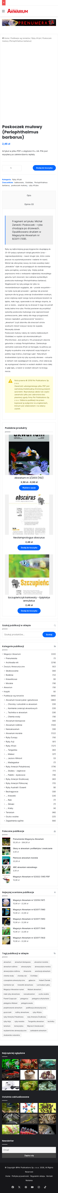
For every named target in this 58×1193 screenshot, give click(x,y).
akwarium (7, 962)
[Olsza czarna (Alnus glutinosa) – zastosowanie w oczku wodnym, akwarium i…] (47, 1108)
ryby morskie (19, 1021)
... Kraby (9, 808)
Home (6, 38)
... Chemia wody (13, 716)
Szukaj (49, 634)
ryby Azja (7, 1021)
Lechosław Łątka (43, 985)
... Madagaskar (12, 762)
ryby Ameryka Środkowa (36, 1017)
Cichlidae (33, 976)
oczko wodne (44, 994)
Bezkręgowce (12, 791)
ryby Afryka (33, 185)
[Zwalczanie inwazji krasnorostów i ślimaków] (47, 1085)
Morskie (9, 683)
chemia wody (9, 976)
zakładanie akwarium (38, 1031)
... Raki (9, 800)
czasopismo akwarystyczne (14, 980)
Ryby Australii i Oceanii (16, 787)
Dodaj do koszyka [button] (29, 547)
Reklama (29, 1180)
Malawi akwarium (34, 989)
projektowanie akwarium (13, 1008)
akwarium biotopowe (23, 962)
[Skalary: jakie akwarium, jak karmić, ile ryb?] (10, 1064)
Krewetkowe (11, 679)
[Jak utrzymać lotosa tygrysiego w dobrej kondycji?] (29, 1085)
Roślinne (9, 675)
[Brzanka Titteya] (10, 1129)
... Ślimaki (10, 804)
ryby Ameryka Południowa (13, 1017)
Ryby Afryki (36, 38)
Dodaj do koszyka (44, 168)
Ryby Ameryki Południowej (18, 766)
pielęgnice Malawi (10, 1003)
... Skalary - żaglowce (15, 771)
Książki (7, 691)
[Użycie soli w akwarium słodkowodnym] (29, 1075)
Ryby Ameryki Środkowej (17, 779)
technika (51, 1021)
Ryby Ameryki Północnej (17, 783)
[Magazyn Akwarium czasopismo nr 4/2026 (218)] (10, 1108)
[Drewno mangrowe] (47, 1118)
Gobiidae (29, 182)
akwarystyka (26, 967)
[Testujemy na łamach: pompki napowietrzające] (10, 1085)
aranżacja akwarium (42, 971)
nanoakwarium (29, 994)
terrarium (7, 1026)
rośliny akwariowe (22, 1012)
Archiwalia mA (12, 662)
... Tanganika (11, 750)
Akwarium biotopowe (15, 721)
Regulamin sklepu (37, 1176)
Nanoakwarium (12, 729)
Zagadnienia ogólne (14, 821)
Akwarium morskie (14, 733)
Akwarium (8, 687)
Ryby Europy (11, 737)
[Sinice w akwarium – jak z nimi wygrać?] (47, 1064)
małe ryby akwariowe (12, 994)
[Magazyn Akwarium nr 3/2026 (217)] (29, 1129)
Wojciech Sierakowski (35, 1026)
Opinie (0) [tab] (29, 204)
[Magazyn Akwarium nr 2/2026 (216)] (47, 1129)
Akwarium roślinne (14, 725)
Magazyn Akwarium (12, 654)
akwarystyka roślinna (12, 971)
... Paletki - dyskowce (15, 775)
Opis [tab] (29, 195)
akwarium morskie (41, 962)
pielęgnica (24, 999)
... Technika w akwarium (16, 712)
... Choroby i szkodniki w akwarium (21, 704)
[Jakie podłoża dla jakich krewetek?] (10, 1075)
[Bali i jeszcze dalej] (10, 1118)
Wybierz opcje (29, 488)
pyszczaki (7, 1012)
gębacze (32, 980)
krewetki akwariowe (25, 985)
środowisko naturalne (12, 1035)
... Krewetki (11, 796)
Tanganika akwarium (36, 1021)
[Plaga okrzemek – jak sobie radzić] (29, 1064)
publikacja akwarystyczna (36, 1008)
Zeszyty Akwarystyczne (14, 666)
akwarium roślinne (10, 967)
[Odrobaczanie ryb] (47, 1075)
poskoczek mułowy (19, 185)
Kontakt (49, 1176)
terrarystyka (18, 1026)
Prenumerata (11, 658)
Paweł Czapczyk (10, 999)
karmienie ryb (9, 985)
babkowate (19, 182)
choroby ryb (22, 976)
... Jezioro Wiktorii (14, 758)
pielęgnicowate (27, 1003)
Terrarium (10, 812)
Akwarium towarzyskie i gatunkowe (22, 700)
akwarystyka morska (43, 967)
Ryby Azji (10, 741)
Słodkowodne (12, 671)
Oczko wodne (12, 816)
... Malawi (10, 754)
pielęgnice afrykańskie (40, 999)
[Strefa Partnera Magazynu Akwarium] (29, 1108)
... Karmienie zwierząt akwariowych (21, 708)
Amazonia (27, 971)
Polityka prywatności (20, 1176)
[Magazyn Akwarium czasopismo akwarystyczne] (17, 11)
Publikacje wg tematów (20, 38)
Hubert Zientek (44, 980)
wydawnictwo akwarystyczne (15, 1031)
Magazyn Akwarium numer (14, 989)
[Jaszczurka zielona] (29, 1118)
